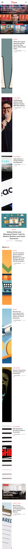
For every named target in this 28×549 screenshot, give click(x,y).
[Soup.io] (14, 2)
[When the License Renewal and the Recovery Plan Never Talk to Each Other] (6, 66)
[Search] (26, 2)
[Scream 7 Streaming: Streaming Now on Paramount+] (7, 394)
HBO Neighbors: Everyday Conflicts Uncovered (19, 430)
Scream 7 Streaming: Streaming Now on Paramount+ (19, 371)
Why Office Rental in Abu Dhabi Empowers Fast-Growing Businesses (12, 491)
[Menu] (2, 2)
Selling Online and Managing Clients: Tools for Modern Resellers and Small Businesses (14, 235)
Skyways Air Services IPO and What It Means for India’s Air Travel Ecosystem (18, 315)
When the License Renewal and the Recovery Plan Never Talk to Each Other (19, 45)
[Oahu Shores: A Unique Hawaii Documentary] (6, 183)
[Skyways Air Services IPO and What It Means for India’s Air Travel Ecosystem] (7, 336)
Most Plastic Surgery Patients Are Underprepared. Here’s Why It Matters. (19, 508)
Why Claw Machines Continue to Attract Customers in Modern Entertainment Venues (13, 8)
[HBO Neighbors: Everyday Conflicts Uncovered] (7, 453)
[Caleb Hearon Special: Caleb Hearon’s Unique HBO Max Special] (6, 124)
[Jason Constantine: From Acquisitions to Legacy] (14, 19)
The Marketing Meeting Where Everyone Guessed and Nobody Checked (6, 29)
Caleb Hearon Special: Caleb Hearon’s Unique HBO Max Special (19, 102)
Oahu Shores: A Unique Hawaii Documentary (18, 160)
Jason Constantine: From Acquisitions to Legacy (13, 21)
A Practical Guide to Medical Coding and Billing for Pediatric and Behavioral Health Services (21, 29)
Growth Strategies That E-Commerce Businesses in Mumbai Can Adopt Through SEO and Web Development (19, 257)
